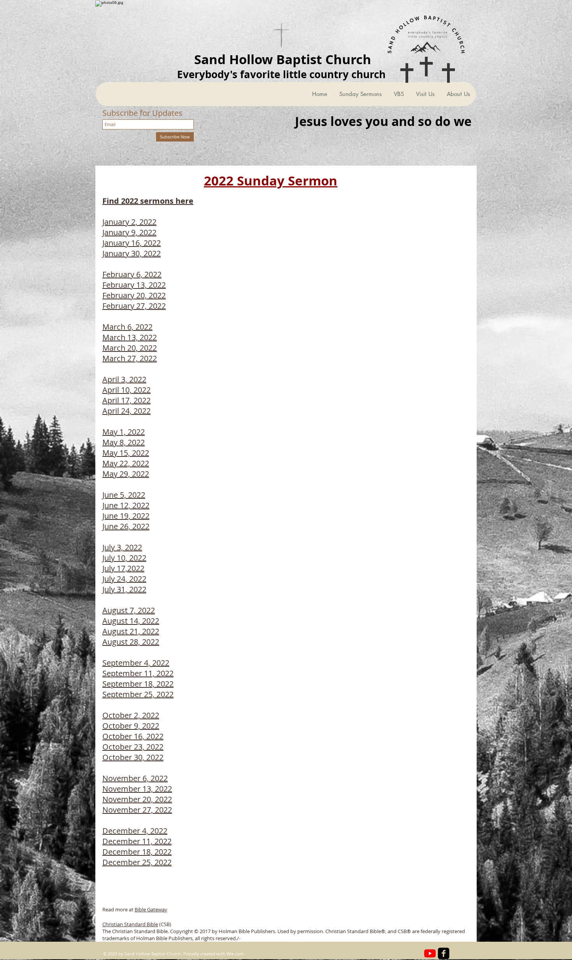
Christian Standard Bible (130, 924)
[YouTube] (430, 953)
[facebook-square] (443, 953)
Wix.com (235, 954)
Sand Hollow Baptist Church (282, 59)
